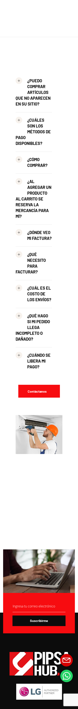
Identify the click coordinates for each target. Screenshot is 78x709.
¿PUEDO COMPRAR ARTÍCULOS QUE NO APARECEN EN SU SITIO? (33, 92)
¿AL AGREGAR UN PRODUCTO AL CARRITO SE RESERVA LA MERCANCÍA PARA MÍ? (33, 199)
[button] (34, 94)
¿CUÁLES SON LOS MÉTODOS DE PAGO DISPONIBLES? (33, 132)
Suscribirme (39, 621)
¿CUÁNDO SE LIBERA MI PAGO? (39, 361)
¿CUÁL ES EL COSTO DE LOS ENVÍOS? (39, 293)
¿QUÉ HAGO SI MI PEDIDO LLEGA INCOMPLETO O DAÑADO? (33, 327)
